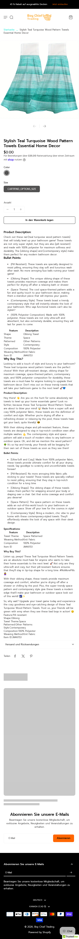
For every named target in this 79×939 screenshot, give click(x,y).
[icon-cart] (71, 17)
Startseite (9, 29)
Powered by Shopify (39, 932)
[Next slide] (44, 126)
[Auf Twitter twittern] (23, 656)
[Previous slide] (34, 126)
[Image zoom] (39, 79)
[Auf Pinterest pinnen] (31, 656)
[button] (39, 220)
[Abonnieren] (71, 872)
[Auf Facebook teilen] (15, 656)
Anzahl (7, 202)
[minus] (7, 209)
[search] (11, 17)
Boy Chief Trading (44, 927)
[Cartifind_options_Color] (6, 172)
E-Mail (12, 838)
